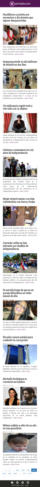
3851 (28, 470)
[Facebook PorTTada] (12, 482)
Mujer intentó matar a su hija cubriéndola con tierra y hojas (19, 200)
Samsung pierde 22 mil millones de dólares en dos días (20, 63)
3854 (9, 473)
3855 (15, 473)
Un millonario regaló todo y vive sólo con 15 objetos (17, 107)
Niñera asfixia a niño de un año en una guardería (20, 427)
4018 (24, 473)
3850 (23, 470)
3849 (17, 470)
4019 (29, 473)
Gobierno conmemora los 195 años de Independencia (18, 151)
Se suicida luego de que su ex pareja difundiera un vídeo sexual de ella (18, 293)
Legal (26, 485)
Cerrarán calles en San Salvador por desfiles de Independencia (15, 246)
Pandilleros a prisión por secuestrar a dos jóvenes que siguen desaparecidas (18, 17)
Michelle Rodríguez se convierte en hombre (15, 380)
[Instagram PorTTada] (22, 482)
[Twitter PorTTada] (17, 482)
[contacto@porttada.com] (27, 482)
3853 (4, 473)
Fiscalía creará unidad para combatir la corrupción (18, 339)
